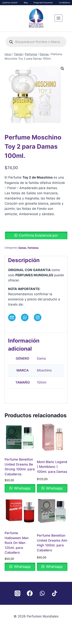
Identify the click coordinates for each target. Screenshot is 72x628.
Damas (22, 247)
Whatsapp (22, 488)
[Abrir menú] (58, 18)
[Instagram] (17, 593)
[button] (62, 68)
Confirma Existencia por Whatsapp (38, 236)
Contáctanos (64, 3)
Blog (26, 3)
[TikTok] (54, 593)
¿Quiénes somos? (10, 3)
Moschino (44, 370)
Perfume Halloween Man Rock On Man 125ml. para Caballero (17, 542)
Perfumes (33, 247)
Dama (41, 358)
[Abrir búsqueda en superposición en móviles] (36, 42)
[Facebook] (30, 593)
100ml (41, 382)
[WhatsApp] (42, 593)
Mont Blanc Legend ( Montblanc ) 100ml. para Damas (52, 467)
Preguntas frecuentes (43, 3)
